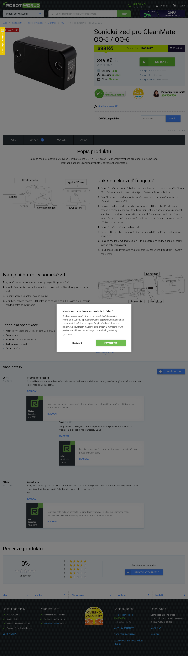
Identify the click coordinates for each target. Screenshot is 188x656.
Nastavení (77, 343)
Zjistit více (67, 334)
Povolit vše (110, 343)
